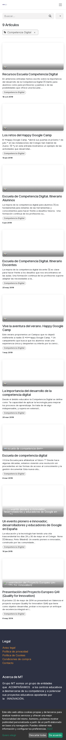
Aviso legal (9, 647)
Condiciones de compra (16, 659)
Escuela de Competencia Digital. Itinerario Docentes (32, 263)
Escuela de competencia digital (24, 455)
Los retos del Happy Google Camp (27, 135)
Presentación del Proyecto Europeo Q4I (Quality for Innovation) (30, 594)
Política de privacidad (15, 651)
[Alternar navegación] (60, 4)
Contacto (7, 663)
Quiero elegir (9, 735)
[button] (59, 16)
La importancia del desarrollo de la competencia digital (27, 393)
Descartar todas (37, 735)
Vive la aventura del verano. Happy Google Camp (32, 328)
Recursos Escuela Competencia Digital (30, 74)
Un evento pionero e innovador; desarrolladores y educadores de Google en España (32, 525)
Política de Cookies (13, 655)
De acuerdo (55, 735)
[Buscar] (50, 16)
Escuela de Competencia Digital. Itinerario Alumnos (32, 198)
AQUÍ (49, 728)
